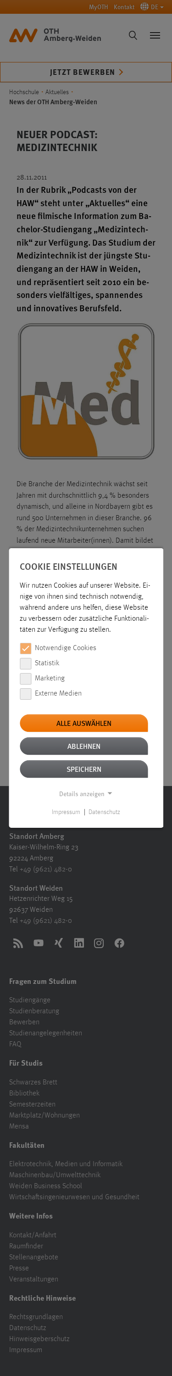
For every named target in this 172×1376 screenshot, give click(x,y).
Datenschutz (104, 812)
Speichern (84, 769)
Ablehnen (83, 746)
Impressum (66, 812)
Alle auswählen (83, 723)
